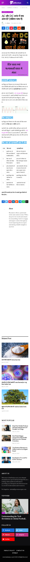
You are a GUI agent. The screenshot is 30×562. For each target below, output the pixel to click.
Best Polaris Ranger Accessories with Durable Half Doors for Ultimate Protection (19, 438)
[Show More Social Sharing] (26, 28)
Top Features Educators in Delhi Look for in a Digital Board (20, 449)
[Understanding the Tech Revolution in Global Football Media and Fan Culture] (15, 506)
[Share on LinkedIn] (15, 28)
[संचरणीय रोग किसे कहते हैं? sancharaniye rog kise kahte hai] (15, 372)
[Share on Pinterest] (11, 28)
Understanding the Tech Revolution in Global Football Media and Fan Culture (13, 518)
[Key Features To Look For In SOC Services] (6, 460)
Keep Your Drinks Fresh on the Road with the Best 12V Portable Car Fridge (20, 427)
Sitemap (15, 553)
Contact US (20, 550)
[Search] (27, 3)
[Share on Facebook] (3, 28)
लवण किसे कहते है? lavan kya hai (11, 360)
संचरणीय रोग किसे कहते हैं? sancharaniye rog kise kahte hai (14, 383)
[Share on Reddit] (19, 28)
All (3, 513)
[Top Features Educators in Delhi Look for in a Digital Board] (6, 450)
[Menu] (3, 3)
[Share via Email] (23, 28)
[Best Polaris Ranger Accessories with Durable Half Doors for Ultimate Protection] (6, 438)
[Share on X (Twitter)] (7, 28)
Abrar (8, 23)
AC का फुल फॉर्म (18, 93)
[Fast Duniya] (15, 2)
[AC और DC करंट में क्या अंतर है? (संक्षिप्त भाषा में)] (15, 40)
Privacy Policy (9, 550)
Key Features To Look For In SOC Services (19, 458)
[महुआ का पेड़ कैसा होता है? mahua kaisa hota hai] (15, 396)
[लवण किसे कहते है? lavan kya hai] (15, 350)
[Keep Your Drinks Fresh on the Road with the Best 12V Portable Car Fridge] (6, 428)
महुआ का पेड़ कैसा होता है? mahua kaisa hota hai (14, 407)
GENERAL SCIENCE (7, 12)
